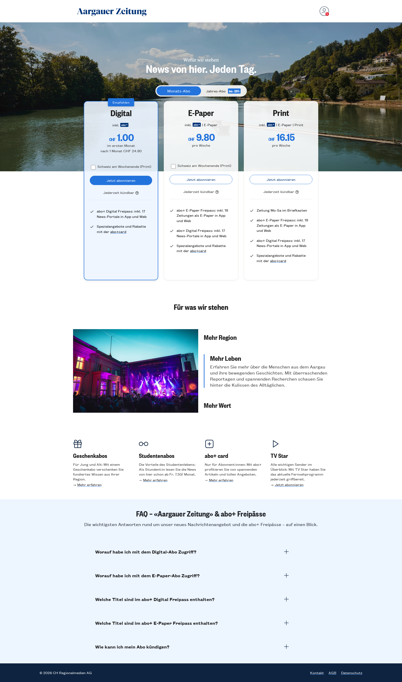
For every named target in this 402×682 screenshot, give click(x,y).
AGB (332, 673)
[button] (266, 337)
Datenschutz (351, 673)
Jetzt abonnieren (289, 484)
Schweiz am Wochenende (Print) (124, 166)
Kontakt (317, 673)
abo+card (118, 231)
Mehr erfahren (89, 484)
